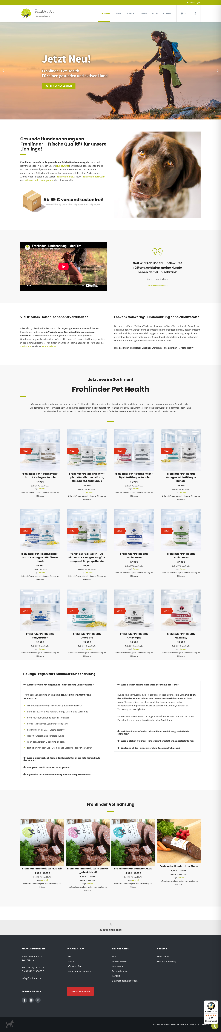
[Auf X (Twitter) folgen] (31, 1000)
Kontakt (116, 975)
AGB (114, 956)
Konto (167, 13)
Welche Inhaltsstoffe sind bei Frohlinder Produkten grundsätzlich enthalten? (153, 732)
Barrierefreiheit (120, 970)
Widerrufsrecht (119, 961)
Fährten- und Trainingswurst (39, 180)
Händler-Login (193, 2)
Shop (118, 13)
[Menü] (216, 1002)
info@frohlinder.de (31, 978)
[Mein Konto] (195, 13)
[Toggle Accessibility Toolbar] (215, 1026)
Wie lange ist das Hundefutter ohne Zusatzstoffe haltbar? (150, 747)
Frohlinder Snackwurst (93, 176)
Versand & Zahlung (166, 961)
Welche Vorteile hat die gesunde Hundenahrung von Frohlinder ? (60, 684)
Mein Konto (163, 956)
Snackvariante (49, 346)
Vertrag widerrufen (80, 991)
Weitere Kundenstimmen (157, 285)
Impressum (117, 966)
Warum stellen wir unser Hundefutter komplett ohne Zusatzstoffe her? (157, 740)
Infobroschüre (74, 966)
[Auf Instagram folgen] (38, 1000)
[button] (3, 70)
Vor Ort (131, 13)
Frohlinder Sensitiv (65, 176)
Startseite (104, 13)
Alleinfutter (26, 346)
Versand (42, 488)
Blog (155, 13)
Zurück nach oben (111, 929)
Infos (144, 13)
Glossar (71, 961)
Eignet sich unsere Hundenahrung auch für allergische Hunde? (59, 774)
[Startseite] (37, 13)
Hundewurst (62, 165)
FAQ (69, 956)
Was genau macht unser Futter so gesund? (49, 767)
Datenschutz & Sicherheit (124, 980)
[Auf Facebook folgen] (24, 1000)
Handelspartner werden (79, 970)
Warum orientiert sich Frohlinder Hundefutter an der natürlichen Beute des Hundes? (61, 759)
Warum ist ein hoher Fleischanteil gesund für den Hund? (150, 684)
